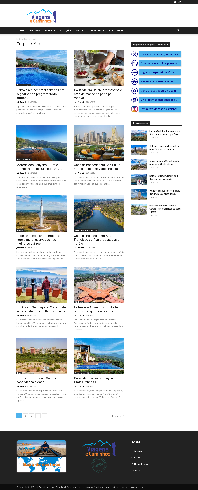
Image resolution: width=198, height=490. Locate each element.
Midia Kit (135, 470)
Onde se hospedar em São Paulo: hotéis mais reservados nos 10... (97, 167)
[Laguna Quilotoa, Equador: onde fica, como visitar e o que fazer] (139, 135)
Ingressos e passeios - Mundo (160, 72)
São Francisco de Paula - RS (86, 230)
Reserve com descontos (90, 30)
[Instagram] (174, 2)
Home (22, 30)
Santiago (20, 302)
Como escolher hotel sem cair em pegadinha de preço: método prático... (40, 94)
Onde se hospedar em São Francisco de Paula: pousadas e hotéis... (96, 239)
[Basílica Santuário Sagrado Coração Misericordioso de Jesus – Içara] (139, 209)
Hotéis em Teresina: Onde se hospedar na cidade (37, 380)
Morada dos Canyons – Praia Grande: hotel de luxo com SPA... (39, 167)
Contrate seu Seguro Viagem (160, 90)
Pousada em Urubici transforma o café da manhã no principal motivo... (98, 94)
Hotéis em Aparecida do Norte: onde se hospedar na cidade (96, 309)
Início (18, 39)
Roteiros (50, 30)
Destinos (34, 30)
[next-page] (44, 415)
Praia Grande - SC (24, 160)
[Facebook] (169, 2)
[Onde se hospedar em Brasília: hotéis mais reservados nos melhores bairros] (41, 213)
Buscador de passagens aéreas (160, 54)
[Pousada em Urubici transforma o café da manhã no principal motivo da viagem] (99, 68)
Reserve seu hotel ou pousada (160, 63)
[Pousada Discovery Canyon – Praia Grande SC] (99, 356)
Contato (135, 457)
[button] (178, 30)
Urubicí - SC (79, 85)
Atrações (65, 30)
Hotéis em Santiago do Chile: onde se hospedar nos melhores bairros (41, 309)
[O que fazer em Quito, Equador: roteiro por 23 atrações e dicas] (139, 164)
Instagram (136, 451)
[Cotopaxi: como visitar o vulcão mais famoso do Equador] (139, 150)
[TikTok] (179, 2)
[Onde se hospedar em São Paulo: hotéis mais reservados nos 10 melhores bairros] (99, 143)
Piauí (19, 373)
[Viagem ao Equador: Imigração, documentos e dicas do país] (139, 194)
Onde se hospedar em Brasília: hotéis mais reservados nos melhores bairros (38, 239)
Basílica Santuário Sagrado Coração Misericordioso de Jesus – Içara (165, 208)
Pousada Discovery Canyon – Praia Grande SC (95, 380)
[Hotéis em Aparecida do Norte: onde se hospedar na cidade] (99, 285)
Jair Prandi (21, 102)
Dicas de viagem (23, 85)
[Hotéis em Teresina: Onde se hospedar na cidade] (41, 356)
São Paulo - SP (80, 160)
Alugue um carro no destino (160, 81)
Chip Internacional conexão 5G (160, 99)
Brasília (20, 230)
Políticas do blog (139, 464)
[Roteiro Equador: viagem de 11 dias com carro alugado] (139, 179)
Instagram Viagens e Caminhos (160, 109)
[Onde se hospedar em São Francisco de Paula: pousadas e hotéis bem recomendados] (99, 213)
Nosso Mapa (116, 30)
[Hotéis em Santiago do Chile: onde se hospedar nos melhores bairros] (41, 285)
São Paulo (79, 302)
